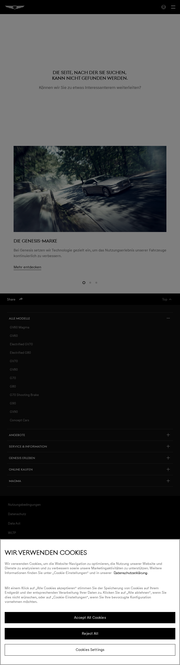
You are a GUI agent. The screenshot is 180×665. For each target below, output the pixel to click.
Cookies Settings (90, 649)
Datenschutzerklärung (130, 573)
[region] (90, 602)
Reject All (90, 633)
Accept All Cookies (90, 617)
